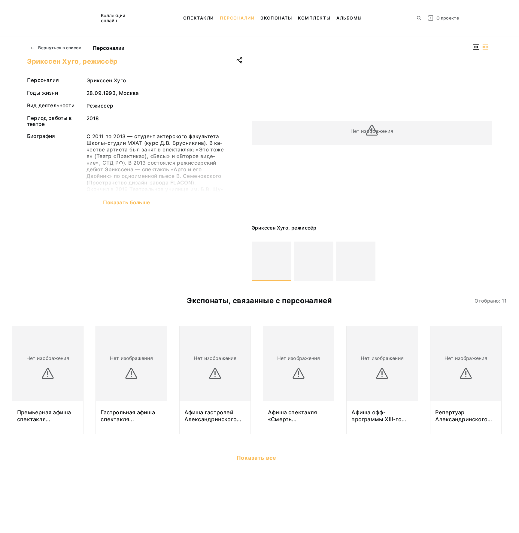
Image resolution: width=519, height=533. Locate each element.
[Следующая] (485, 261)
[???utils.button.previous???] (259, 261)
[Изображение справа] (485, 47)
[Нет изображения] (271, 261)
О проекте (447, 17)
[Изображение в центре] (476, 47)
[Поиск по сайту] (419, 18)
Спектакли (198, 17)
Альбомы (349, 17)
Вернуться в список (59, 47)
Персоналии (237, 17)
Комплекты (314, 17)
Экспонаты (276, 17)
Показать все (257, 458)
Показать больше (126, 202)
